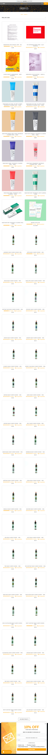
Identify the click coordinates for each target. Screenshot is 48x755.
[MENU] (0, 3)
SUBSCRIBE (31, 749)
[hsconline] (24, 3)
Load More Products (24, 719)
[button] (7, 46)
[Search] (42, 3)
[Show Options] (45, 740)
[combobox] (31, 740)
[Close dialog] (45, 724)
